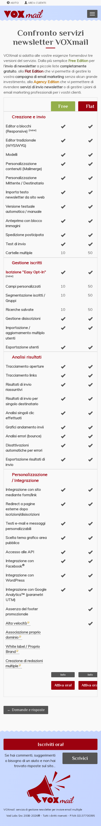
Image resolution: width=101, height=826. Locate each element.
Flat (90, 106)
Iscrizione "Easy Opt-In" (26, 272)
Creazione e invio (29, 116)
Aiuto (14, 2)
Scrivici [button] (80, 758)
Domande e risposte (28, 710)
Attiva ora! (63, 685)
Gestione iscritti (27, 262)
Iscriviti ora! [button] (51, 744)
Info (63, 674)
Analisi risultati (27, 356)
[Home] (23, 14)
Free (63, 106)
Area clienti (37, 2)
